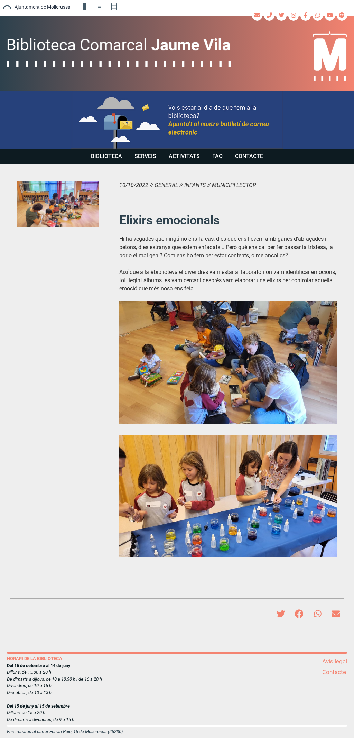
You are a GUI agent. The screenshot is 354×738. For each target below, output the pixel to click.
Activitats (184, 156)
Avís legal (334, 661)
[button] (177, 120)
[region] (177, 120)
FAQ (217, 156)
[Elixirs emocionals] (58, 204)
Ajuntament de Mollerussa (43, 7)
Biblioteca (106, 156)
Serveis (145, 156)
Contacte (249, 156)
